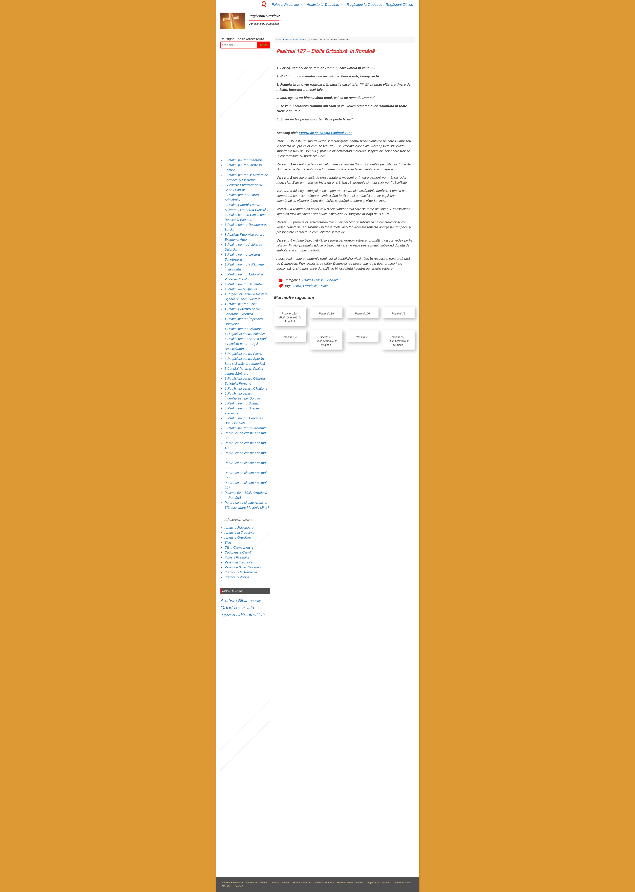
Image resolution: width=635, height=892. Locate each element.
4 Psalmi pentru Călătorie (243, 329)
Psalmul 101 (290, 337)
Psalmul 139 (326, 313)
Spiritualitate (253, 614)
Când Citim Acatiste (239, 547)
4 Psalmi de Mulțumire (241, 289)
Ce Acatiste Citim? (238, 552)
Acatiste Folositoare (239, 527)
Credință (256, 601)
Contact (239, 886)
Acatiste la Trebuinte (323, 4)
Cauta (263, 45)
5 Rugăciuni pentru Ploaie (243, 354)
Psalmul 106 (362, 313)
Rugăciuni (227, 615)
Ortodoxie (310, 286)
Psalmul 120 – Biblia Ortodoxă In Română (290, 317)
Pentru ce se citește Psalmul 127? (325, 133)
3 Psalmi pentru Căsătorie (244, 160)
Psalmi (324, 286)
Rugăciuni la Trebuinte (364, 4)
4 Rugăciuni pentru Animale (245, 334)
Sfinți (238, 616)
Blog (228, 542)
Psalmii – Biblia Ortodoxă (243, 567)
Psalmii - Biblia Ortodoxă (296, 40)
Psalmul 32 (398, 313)
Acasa (278, 40)
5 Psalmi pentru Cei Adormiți (246, 428)
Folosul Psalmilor (285, 4)
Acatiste (228, 600)
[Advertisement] (245, 103)
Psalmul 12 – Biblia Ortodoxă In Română (326, 341)
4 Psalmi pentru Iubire (241, 304)
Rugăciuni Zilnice (399, 4)
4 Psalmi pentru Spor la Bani (245, 339)
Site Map (226, 886)
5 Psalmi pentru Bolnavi (242, 403)
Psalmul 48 (362, 337)
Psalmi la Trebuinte (239, 562)
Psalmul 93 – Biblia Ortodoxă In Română (398, 341)
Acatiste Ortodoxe (238, 537)
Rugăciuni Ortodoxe (264, 16)
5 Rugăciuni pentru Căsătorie (246, 388)
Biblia (297, 286)
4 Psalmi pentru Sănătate (243, 284)
